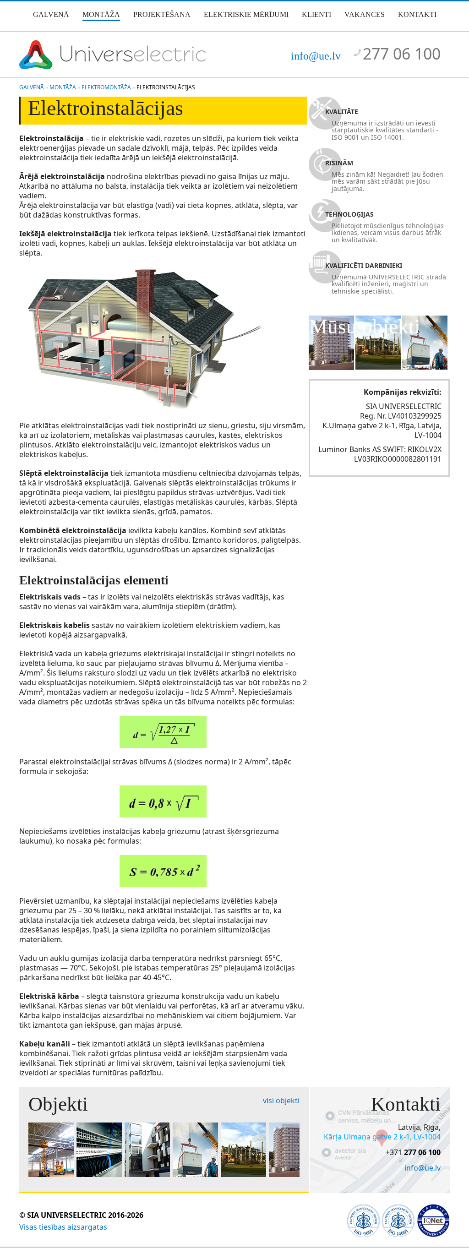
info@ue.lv (316, 56)
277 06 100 (402, 53)
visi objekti (281, 1101)
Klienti (316, 14)
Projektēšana (162, 14)
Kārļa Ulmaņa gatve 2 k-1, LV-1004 (382, 1137)
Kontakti (417, 14)
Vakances (364, 14)
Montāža (101, 14)
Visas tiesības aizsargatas (63, 1227)
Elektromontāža (106, 87)
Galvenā (51, 14)
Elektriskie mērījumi (246, 14)
